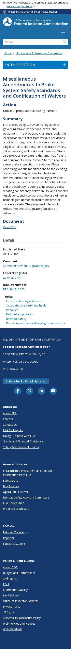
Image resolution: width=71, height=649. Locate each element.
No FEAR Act (11, 595)
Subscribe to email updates (26, 381)
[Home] (35, 23)
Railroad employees (19, 314)
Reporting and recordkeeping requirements (35, 323)
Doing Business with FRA (19, 436)
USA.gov (8, 612)
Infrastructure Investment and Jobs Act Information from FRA (27, 473)
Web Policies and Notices (19, 623)
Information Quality (15, 590)
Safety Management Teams (21, 447)
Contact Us (10, 425)
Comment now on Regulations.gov (26, 266)
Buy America (11, 486)
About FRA (10, 413)
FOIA (6, 584)
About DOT (10, 567)
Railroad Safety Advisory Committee (26, 497)
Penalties (12, 310)
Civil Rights (10, 578)
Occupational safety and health (27, 305)
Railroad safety (16, 319)
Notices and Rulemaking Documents (39, 53)
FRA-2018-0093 (14, 289)
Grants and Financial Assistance (23, 441)
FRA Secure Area (13, 503)
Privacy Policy (11, 606)
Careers (8, 419)
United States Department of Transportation (33, 11)
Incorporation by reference (24, 301)
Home (8, 53)
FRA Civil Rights (13, 430)
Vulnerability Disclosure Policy (22, 618)
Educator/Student (14, 544)
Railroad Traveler (14, 532)
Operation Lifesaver (15, 492)
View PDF (9, 227)
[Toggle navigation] (63, 32)
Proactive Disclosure (16, 509)
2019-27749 (11, 277)
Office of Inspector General (20, 601)
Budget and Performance (19, 573)
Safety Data (10, 480)
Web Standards (12, 629)
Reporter (8, 538)
